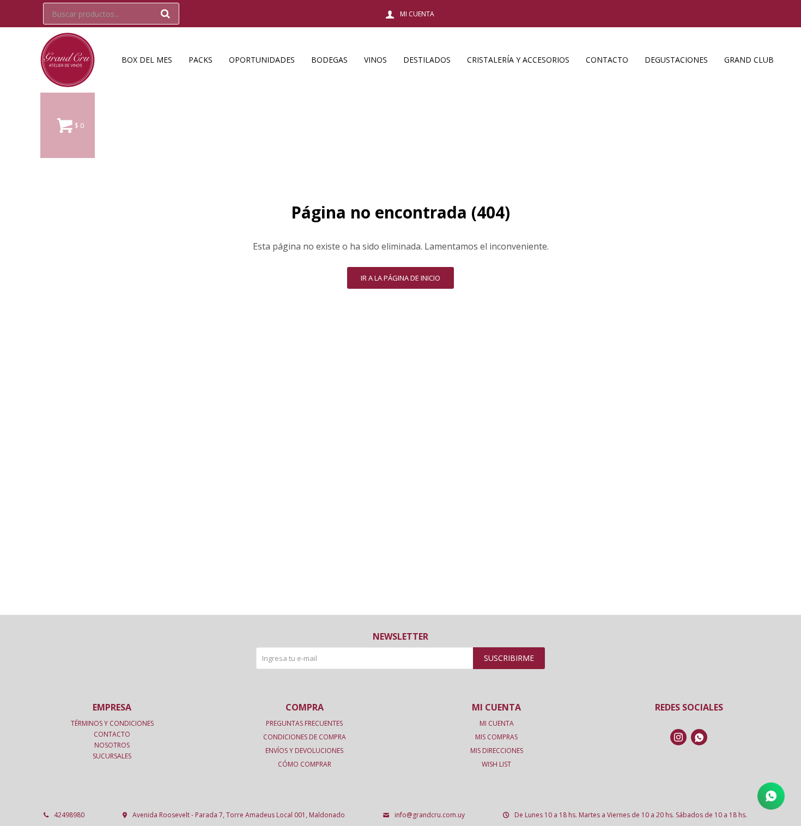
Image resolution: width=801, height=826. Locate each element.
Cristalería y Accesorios (518, 59)
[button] (165, 14)
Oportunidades (262, 59)
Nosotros (112, 745)
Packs (201, 59)
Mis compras (496, 737)
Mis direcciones (496, 750)
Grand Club (749, 59)
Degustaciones (676, 59)
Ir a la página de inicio (400, 278)
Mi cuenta (497, 723)
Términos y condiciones (112, 723)
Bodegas (329, 59)
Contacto (607, 59)
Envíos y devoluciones (304, 750)
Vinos (375, 59)
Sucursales (112, 756)
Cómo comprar (304, 764)
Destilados (427, 59)
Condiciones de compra (304, 737)
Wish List (496, 764)
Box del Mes (147, 59)
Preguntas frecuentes (304, 723)
